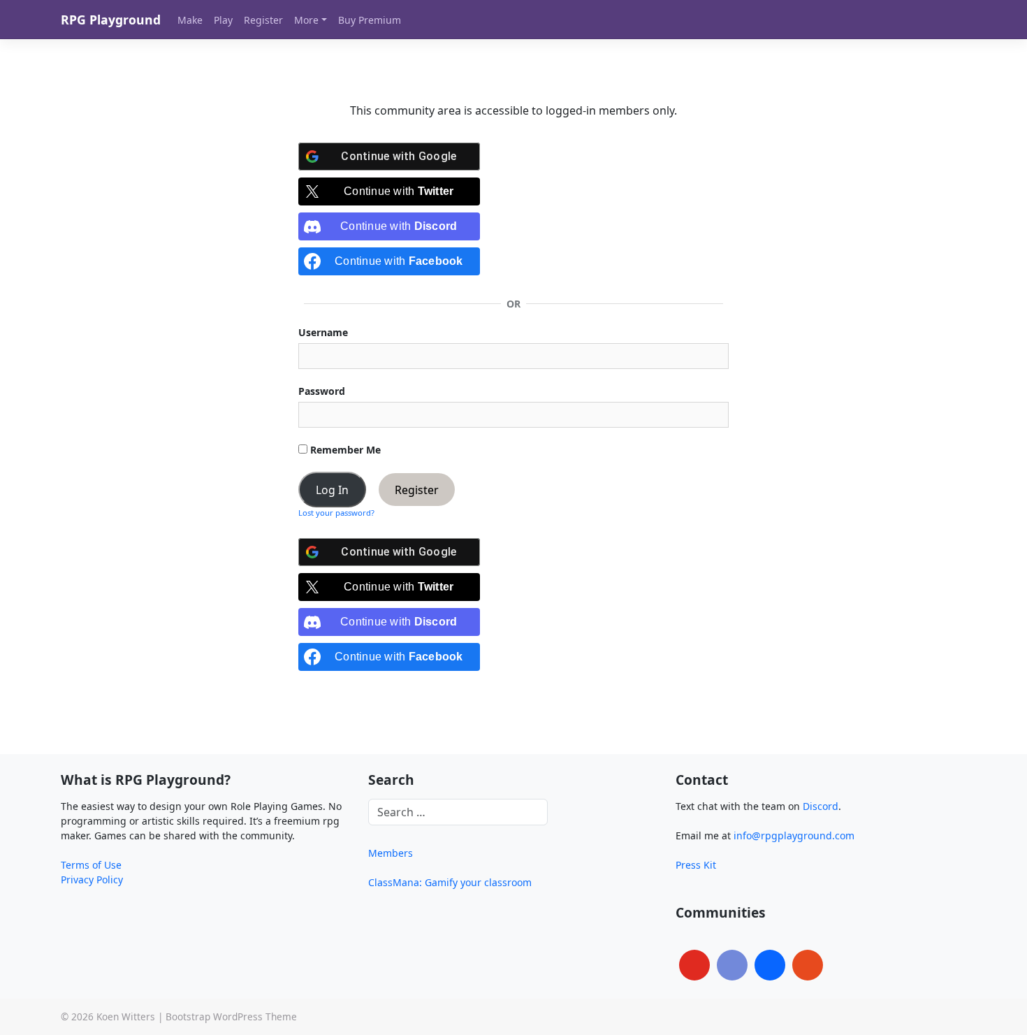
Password (321, 391)
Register (417, 490)
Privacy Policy (92, 879)
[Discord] (732, 965)
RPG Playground (111, 19)
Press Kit (696, 864)
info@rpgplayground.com (794, 835)
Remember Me (344, 449)
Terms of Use (91, 864)
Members (390, 853)
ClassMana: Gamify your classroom (450, 882)
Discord (820, 806)
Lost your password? (336, 512)
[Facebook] (770, 965)
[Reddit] (807, 965)
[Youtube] (694, 965)
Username (323, 332)
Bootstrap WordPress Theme (231, 1016)
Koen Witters (125, 1016)
